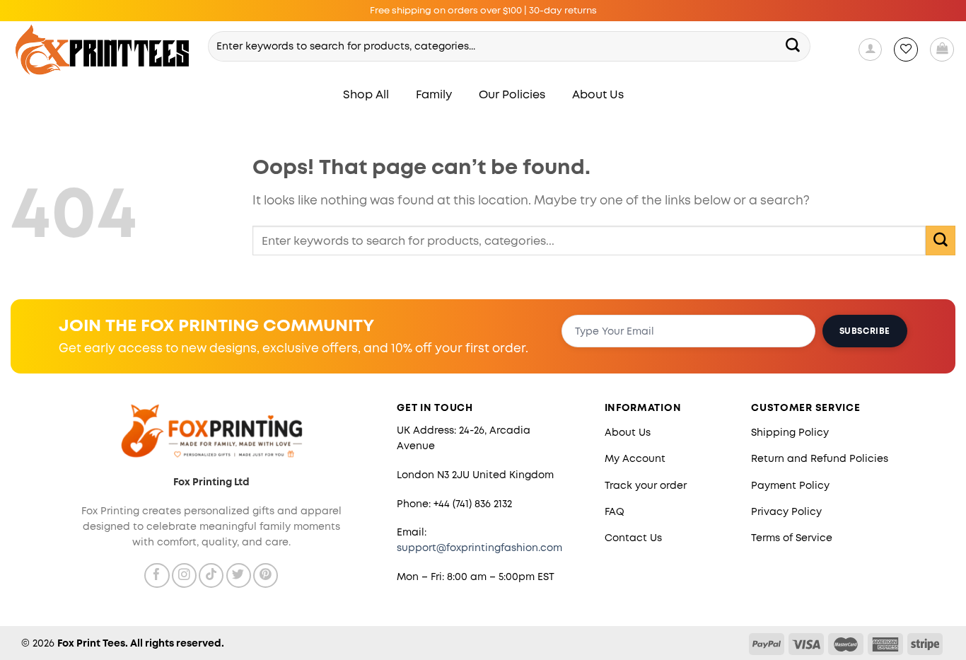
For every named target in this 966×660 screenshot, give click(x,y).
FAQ (614, 511)
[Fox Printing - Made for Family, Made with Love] (103, 49)
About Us (598, 94)
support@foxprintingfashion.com (479, 547)
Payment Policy (790, 485)
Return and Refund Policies (819, 458)
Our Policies (512, 94)
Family (434, 94)
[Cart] (942, 49)
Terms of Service (791, 538)
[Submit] (793, 46)
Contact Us (633, 538)
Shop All (366, 94)
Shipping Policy (790, 432)
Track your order (646, 485)
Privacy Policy (786, 511)
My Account (635, 458)
